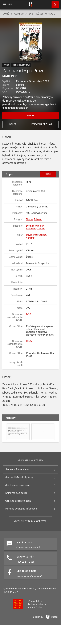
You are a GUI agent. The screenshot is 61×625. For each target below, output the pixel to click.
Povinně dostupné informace (21, 508)
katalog (19, 13)
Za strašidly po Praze (41, 13)
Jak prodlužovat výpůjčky (19, 477)
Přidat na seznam (42, 124)
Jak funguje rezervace (17, 485)
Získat (30, 115)
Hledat (54, 5)
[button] (30, 42)
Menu (8, 4)
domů (6, 13)
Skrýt (48, 174)
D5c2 (29, 314)
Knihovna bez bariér (16, 493)
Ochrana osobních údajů (18, 500)
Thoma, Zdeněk (34, 219)
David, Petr (9, 76)
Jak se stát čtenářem (17, 469)
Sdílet (12, 124)
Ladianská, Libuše (35, 228)
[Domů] (30, 5)
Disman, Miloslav (35, 225)
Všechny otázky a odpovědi (30, 521)
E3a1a (29, 341)
